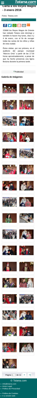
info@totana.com (9, 384)
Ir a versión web (8, 396)
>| (29, 374)
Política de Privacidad (11, 389)
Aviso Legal (7, 386)
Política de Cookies (10, 393)
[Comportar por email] (19, 26)
